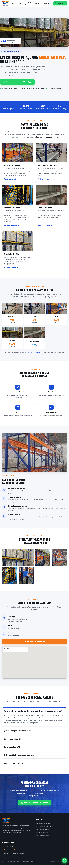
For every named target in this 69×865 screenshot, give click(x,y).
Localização (47, 3)
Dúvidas (37, 3)
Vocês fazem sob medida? (13, 739)
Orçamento (61, 3)
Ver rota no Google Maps (36, 641)
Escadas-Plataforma (42, 829)
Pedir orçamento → (8, 850)
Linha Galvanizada (42, 832)
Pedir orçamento (10, 179)
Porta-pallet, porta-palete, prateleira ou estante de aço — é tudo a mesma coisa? (33, 711)
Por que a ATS (28, 3)
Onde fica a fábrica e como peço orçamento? (19, 755)
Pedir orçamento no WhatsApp (18, 82)
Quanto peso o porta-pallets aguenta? (17, 731)
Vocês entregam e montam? (14, 763)
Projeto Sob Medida (42, 835)
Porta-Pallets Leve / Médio (44, 826)
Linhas (20, 3)
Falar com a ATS (10, 267)
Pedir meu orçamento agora (36, 803)
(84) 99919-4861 (9, 846)
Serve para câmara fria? (12, 747)
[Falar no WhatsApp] (64, 860)
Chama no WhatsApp (36, 353)
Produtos (12, 3)
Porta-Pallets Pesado (43, 823)
